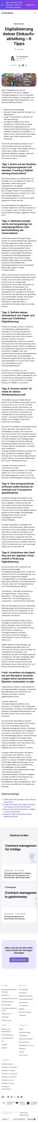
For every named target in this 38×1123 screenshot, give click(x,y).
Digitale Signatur (7, 1002)
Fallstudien (23, 1035)
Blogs (21, 1029)
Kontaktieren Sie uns (26, 1045)
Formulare (5, 1017)
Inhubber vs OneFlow (9, 1077)
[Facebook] (23, 65)
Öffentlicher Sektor (26, 996)
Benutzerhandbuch (26, 1039)
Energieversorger (25, 1012)
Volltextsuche (6, 1014)
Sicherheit (5, 995)
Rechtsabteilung (8, 1038)
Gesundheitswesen (26, 999)
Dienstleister (23, 1002)
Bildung (21, 1009)
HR (3, 1041)
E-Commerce (23, 1006)
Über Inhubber (24, 1042)
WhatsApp (30, 1119)
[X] (26, 65)
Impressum (24, 1112)
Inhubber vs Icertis (8, 1083)
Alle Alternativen (7, 1064)
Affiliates (22, 1048)
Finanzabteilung (7, 1035)
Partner (21, 1052)
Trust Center (23, 1055)
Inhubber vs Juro (8, 1080)
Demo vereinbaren (19, 960)
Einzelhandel (23, 989)
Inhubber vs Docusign (9, 1073)
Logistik (5, 1044)
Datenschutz (24, 1115)
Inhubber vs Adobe (8, 1070)
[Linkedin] (19, 65)
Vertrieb (4, 1048)
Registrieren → (31, 5)
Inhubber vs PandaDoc (10, 1067)
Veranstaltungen (25, 1032)
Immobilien (23, 993)
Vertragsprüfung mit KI (10, 998)
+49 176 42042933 (19, 1119)
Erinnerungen (6, 1005)
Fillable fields (6, 1020)
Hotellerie (22, 1015)
